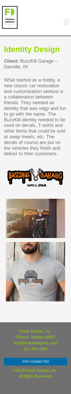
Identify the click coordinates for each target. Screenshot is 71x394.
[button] (66, 22)
